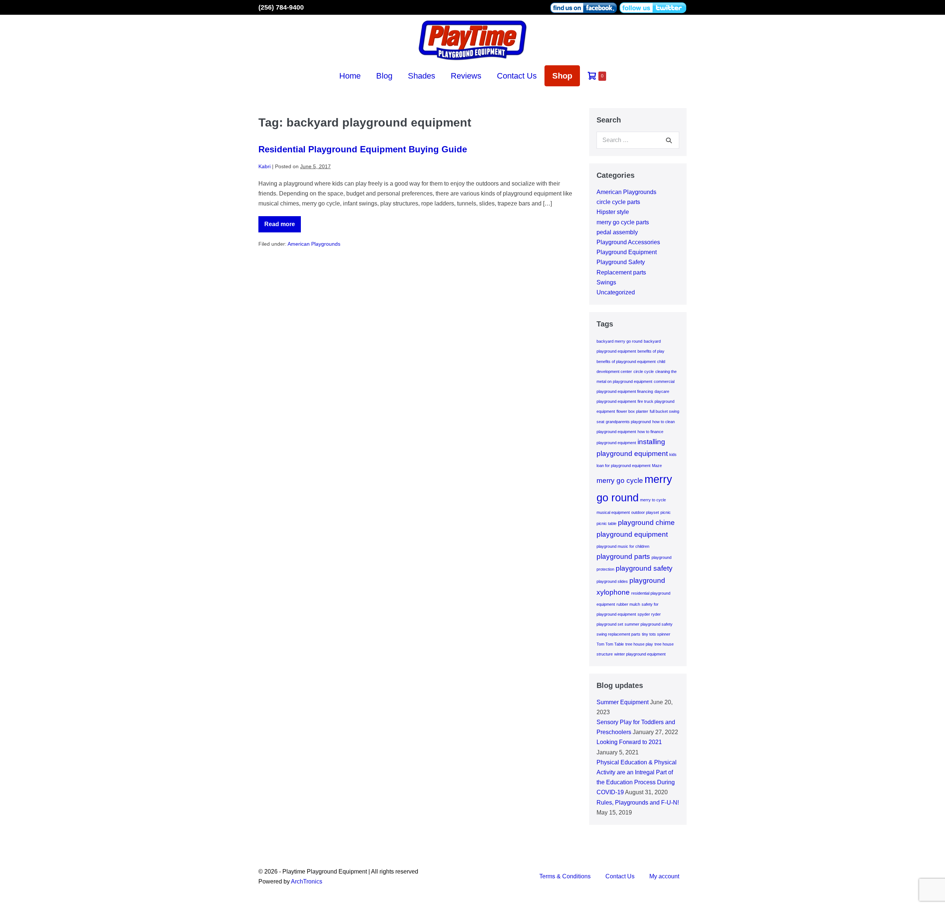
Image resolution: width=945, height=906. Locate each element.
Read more (282, 226)
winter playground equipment (640, 654)
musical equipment (613, 512)
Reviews (466, 75)
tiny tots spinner (656, 634)
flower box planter (632, 411)
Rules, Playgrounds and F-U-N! (638, 802)
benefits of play (651, 351)
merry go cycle (620, 480)
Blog (384, 75)
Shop (562, 75)
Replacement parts (621, 272)
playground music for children (623, 546)
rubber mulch (628, 604)
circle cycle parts (618, 202)
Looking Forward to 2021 (629, 742)
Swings (606, 282)
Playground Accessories (628, 242)
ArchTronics (306, 881)
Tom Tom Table (610, 644)
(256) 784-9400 (281, 7)
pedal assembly (617, 232)
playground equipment (632, 534)
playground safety (644, 568)
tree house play (639, 644)
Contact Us (517, 75)
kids (673, 454)
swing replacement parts (618, 634)
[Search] (669, 140)
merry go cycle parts (623, 222)
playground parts (623, 556)
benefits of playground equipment (626, 361)
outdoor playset (645, 512)
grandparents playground (628, 421)
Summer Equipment (623, 702)
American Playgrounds (314, 244)
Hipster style (613, 212)
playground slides (612, 581)
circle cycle (643, 371)
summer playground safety (649, 624)
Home (350, 75)
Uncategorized (616, 292)
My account (664, 876)
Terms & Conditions (565, 876)
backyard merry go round (619, 341)
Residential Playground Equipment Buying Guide (362, 149)
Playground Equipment (627, 252)
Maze (657, 465)
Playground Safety (621, 262)
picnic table (606, 523)
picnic (665, 512)
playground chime (646, 522)
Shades (421, 75)
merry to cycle (653, 500)
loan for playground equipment (623, 465)
